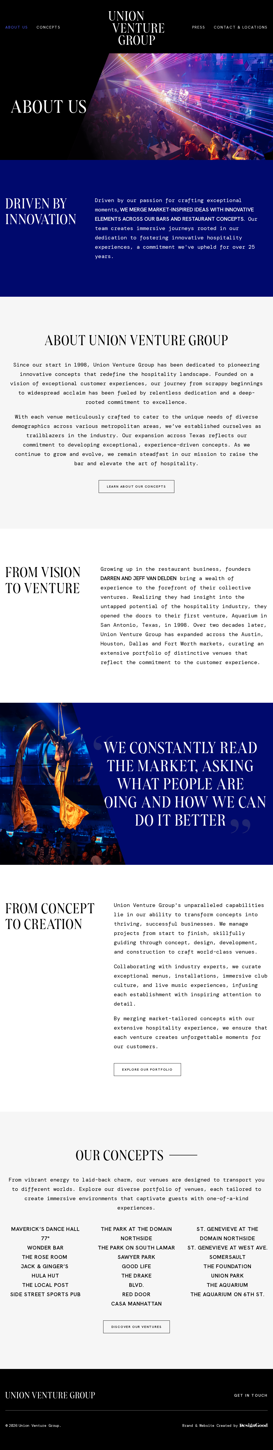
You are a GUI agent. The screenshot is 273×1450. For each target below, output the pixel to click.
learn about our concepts (136, 486)
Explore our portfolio (147, 1069)
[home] (136, 28)
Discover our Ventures (136, 1327)
